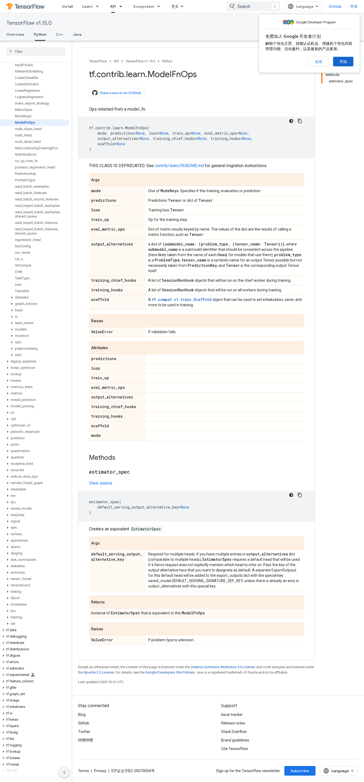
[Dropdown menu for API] (122, 6)
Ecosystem (144, 6)
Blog (82, 714)
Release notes (233, 723)
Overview (15, 34)
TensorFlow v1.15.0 (29, 23)
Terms (83, 771)
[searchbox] (35, 51)
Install (67, 6)
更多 (175, 6)
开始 (343, 61)
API (113, 6)
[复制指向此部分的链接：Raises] (108, 321)
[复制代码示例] (300, 121)
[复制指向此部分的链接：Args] (105, 180)
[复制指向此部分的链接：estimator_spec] (135, 472)
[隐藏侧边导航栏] (64, 772)
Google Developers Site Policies (170, 672)
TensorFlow (98, 61)
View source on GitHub (120, 92)
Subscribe (300, 770)
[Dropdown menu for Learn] (98, 6)
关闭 (318, 61)
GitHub (335, 6)
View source (100, 483)
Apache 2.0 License (99, 672)
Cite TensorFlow (234, 749)
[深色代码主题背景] (291, 121)
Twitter (84, 731)
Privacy (100, 771)
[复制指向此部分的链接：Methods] (120, 458)
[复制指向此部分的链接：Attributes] (113, 348)
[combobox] (253, 6)
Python (40, 34)
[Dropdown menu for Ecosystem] (160, 6)
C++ (59, 34)
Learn (87, 6)
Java (77, 34)
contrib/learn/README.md (179, 165)
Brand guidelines (235, 740)
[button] (35, 297)
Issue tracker (232, 714)
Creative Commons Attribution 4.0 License (223, 667)
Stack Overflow (234, 731)
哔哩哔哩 (85, 740)
